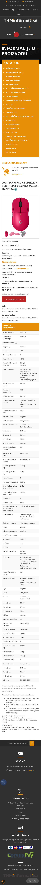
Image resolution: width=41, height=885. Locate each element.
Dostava (35, 10)
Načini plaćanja (9, 10)
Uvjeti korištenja (23, 10)
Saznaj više (16, 174)
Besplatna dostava (14, 163)
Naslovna (9, 5)
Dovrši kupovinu (26, 35)
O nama (18, 5)
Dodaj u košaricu (13, 299)
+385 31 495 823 (13, 2)
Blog (25, 5)
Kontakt (20, 14)
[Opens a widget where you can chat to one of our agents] (32, 881)
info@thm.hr (29, 2)
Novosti (32, 5)
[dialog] (3, 882)
